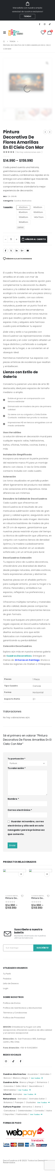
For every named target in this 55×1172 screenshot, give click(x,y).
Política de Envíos (11, 1003)
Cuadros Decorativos (19, 655)
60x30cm (37, 207)
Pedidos (7, 978)
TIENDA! (27, 16)
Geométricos (36, 1086)
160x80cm (23, 222)
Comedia (39, 1110)
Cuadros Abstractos (22, 200)
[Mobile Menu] (5, 32)
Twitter (11, 250)
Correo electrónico (20, 810)
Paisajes (19, 1102)
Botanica (8, 1102)
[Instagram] (44, 24)
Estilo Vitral (21, 1086)
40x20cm (23, 207)
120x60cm (23, 217)
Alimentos (27, 1106)
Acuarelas (33, 1074)
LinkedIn (16, 250)
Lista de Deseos (11, 983)
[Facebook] (39, 24)
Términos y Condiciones (15, 1012)
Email (27, 250)
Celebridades (25, 1110)
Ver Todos (23, 1090)
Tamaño (8, 207)
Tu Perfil (7, 973)
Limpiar (20, 227)
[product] (14, 880)
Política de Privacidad (14, 1017)
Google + (22, 250)
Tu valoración (17, 768)
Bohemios (42, 1082)
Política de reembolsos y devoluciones (22, 1007)
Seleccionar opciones (21, 874)
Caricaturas (10, 1110)
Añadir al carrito (35, 239)
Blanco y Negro (21, 1078)
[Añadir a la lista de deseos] (22, 896)
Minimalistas (10, 1089)
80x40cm (23, 212)
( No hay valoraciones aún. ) (28, 152)
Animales (45, 1074)
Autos (49, 1110)
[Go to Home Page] (4, 41)
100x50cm (38, 212)
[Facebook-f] (21, 1061)
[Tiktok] (50, 24)
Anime (38, 1106)
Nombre (13, 798)
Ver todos (36, 1078)
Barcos (7, 1078)
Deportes (9, 1114)
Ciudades (31, 1102)
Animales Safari (37, 1098)
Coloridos (9, 1086)
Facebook (5, 250)
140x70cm (39, 217)
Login (5, 988)
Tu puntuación (16, 758)
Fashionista (22, 1114)
